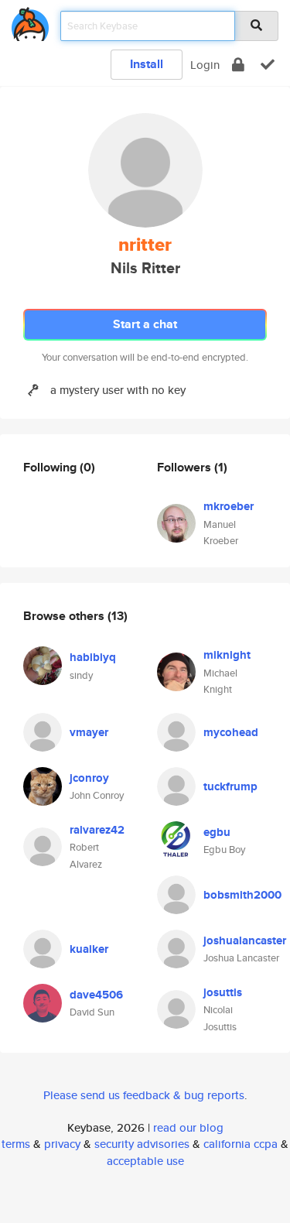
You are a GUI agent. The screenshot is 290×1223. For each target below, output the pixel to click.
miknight (227, 654)
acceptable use (145, 1161)
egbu (216, 832)
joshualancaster (244, 940)
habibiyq (93, 657)
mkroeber (228, 506)
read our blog (188, 1127)
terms (16, 1144)
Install (146, 64)
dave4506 (96, 994)
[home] (30, 21)
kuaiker (89, 949)
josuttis (222, 992)
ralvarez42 (97, 829)
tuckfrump (230, 786)
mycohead (230, 732)
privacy (62, 1144)
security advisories (141, 1144)
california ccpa (240, 1144)
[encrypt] (238, 64)
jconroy (89, 777)
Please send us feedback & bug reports (143, 1095)
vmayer (89, 732)
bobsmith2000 (242, 894)
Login (205, 65)
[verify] (268, 64)
